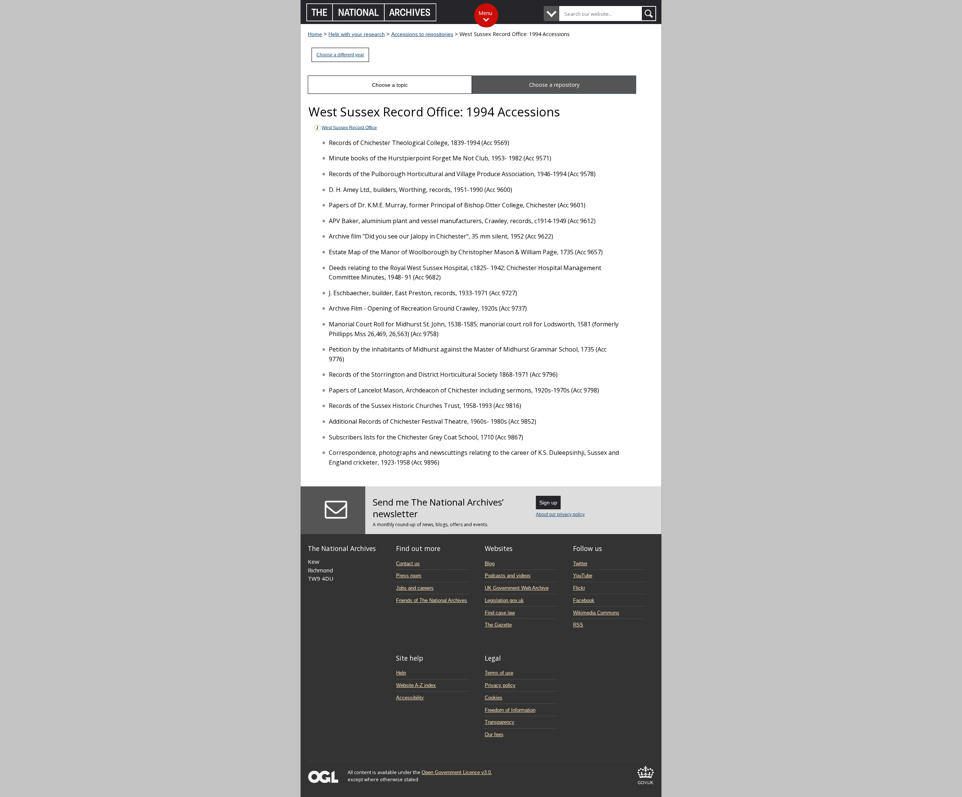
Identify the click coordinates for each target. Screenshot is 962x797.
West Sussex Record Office (349, 127)
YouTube (582, 575)
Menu (485, 13)
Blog (490, 563)
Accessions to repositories (422, 34)
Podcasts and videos (508, 575)
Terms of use (499, 673)
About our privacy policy (560, 514)
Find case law (500, 613)
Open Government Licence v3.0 (456, 772)
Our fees (494, 734)
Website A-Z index (416, 685)
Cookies (493, 697)
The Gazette (498, 625)
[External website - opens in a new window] (646, 785)
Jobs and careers (415, 588)
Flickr (579, 588)
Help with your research (356, 34)
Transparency (499, 722)
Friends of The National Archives (431, 600)
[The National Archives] (371, 19)
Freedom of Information (510, 710)
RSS (578, 625)
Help (401, 673)
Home (315, 34)
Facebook (583, 600)
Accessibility (410, 697)
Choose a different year (340, 54)
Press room (408, 575)
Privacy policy (500, 685)
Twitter (580, 563)
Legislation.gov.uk (504, 600)
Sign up (548, 503)
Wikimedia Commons (596, 613)
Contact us (408, 563)
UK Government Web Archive (517, 588)
